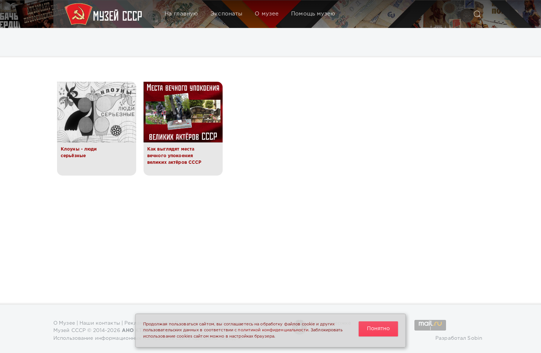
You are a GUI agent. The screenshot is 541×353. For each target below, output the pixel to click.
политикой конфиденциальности (273, 330)
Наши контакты (99, 323)
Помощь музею (313, 13)
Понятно (378, 328)
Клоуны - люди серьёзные (79, 152)
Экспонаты (226, 13)
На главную (181, 13)
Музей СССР (69, 330)
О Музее (64, 323)
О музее (267, 13)
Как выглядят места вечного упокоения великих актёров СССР (174, 156)
